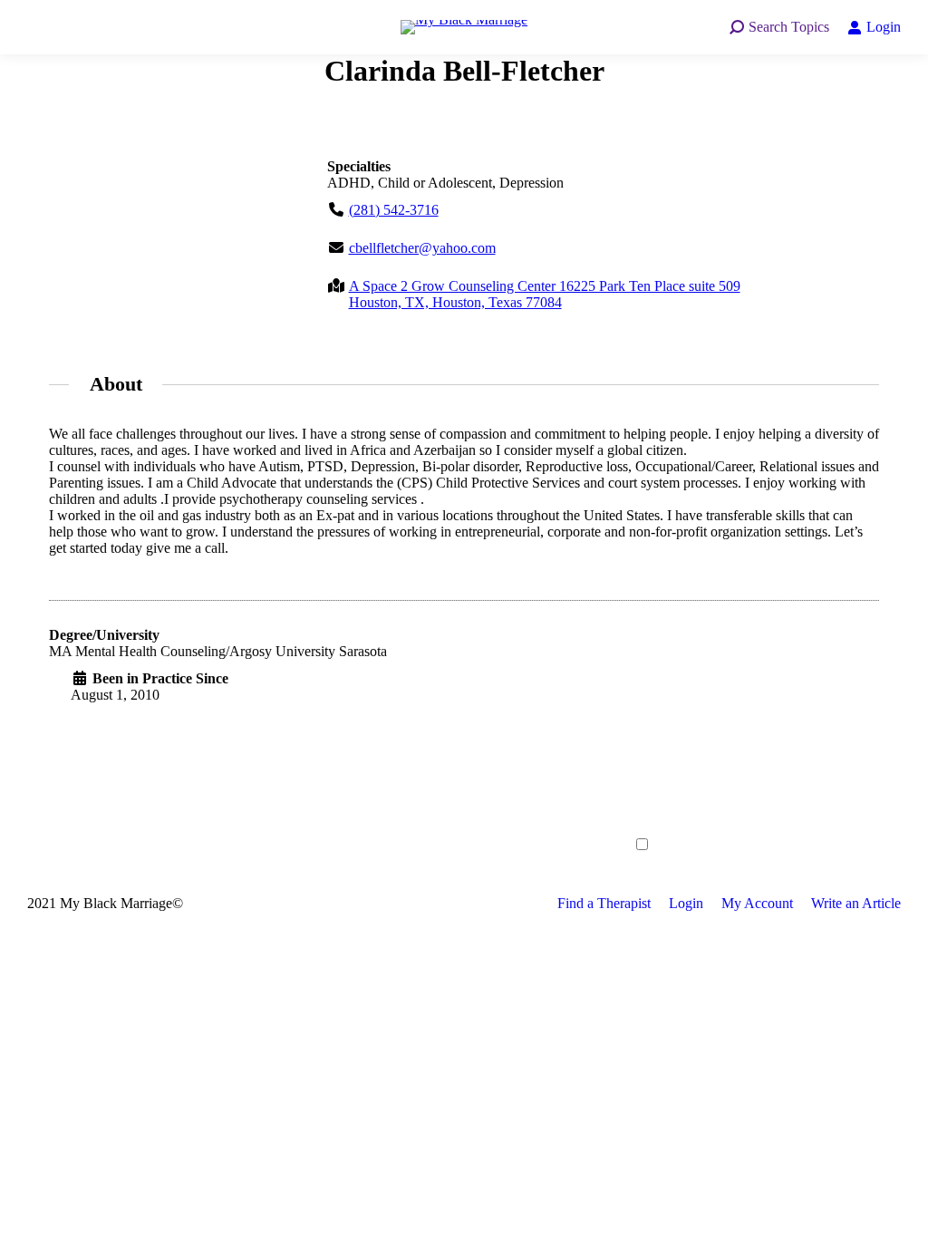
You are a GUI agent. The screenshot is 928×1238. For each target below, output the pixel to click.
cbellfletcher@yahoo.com (422, 248)
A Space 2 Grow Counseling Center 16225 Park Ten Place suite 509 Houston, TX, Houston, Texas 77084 (544, 294)
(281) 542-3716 (394, 210)
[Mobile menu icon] (45, 28)
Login (883, 26)
